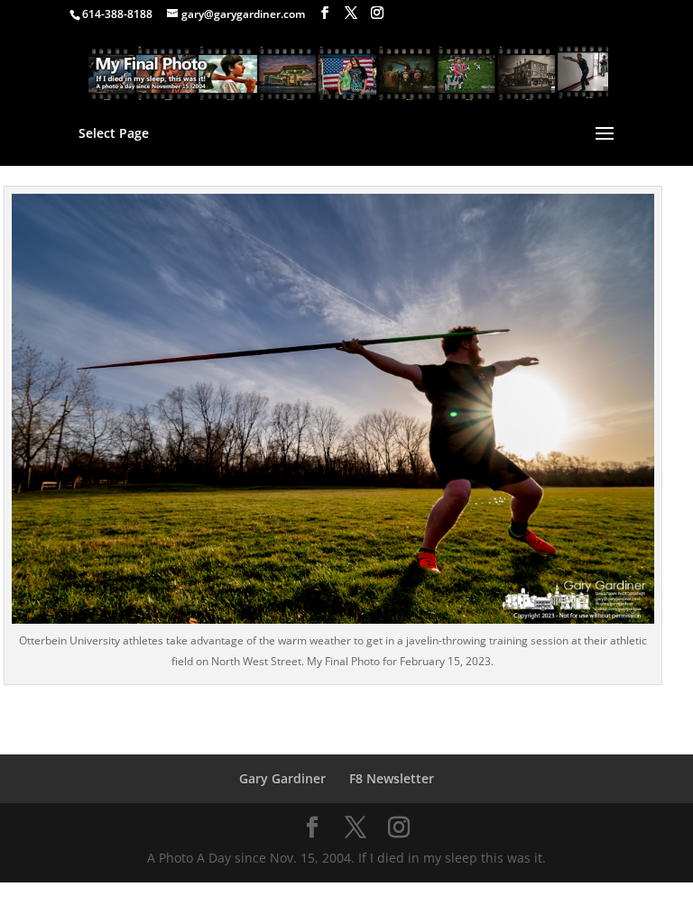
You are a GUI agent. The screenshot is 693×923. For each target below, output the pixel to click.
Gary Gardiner (282, 778)
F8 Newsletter (391, 778)
